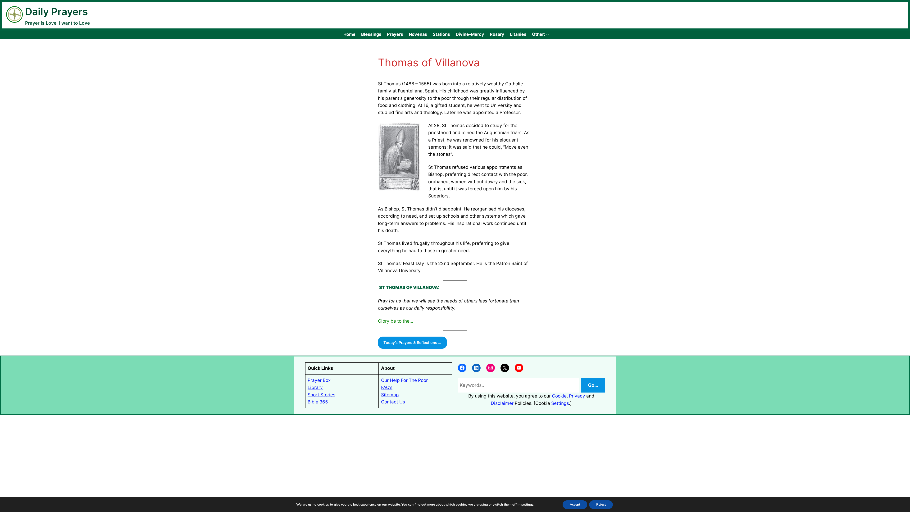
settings (527, 505)
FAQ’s (386, 387)
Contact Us (393, 402)
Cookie (559, 396)
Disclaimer (502, 403)
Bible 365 (318, 402)
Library (315, 387)
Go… (593, 385)
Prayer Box (319, 380)
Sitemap (390, 395)
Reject (601, 504)
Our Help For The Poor (404, 380)
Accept (575, 504)
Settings (560, 403)
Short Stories (321, 395)
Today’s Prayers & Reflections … (412, 342)
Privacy (577, 396)
